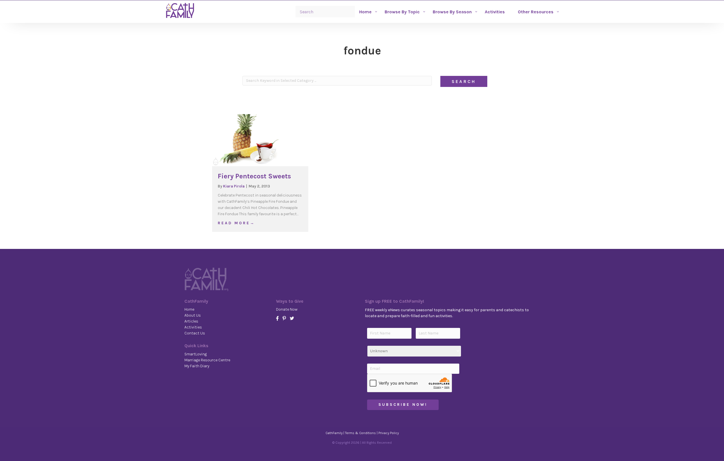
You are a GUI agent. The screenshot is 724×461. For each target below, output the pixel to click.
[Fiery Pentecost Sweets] (260, 139)
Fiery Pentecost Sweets (254, 176)
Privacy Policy (388, 433)
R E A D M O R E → (236, 222)
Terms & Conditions (360, 433)
